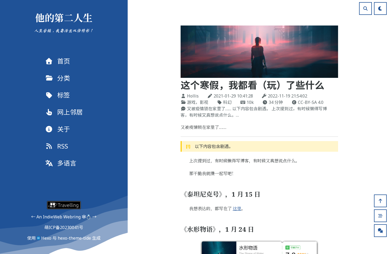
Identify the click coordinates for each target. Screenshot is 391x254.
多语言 (66, 163)
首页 (63, 61)
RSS (62, 146)
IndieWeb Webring (62, 217)
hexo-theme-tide (74, 238)
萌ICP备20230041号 (63, 227)
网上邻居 (70, 112)
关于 (63, 129)
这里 (237, 208)
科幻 (227, 102)
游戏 (191, 102)
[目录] (380, 215)
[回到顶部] (380, 200)
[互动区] (380, 230)
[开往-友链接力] (64, 205)
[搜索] (365, 8)
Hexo (46, 238)
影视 (204, 102)
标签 (63, 95)
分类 (63, 78)
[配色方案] (380, 8)
